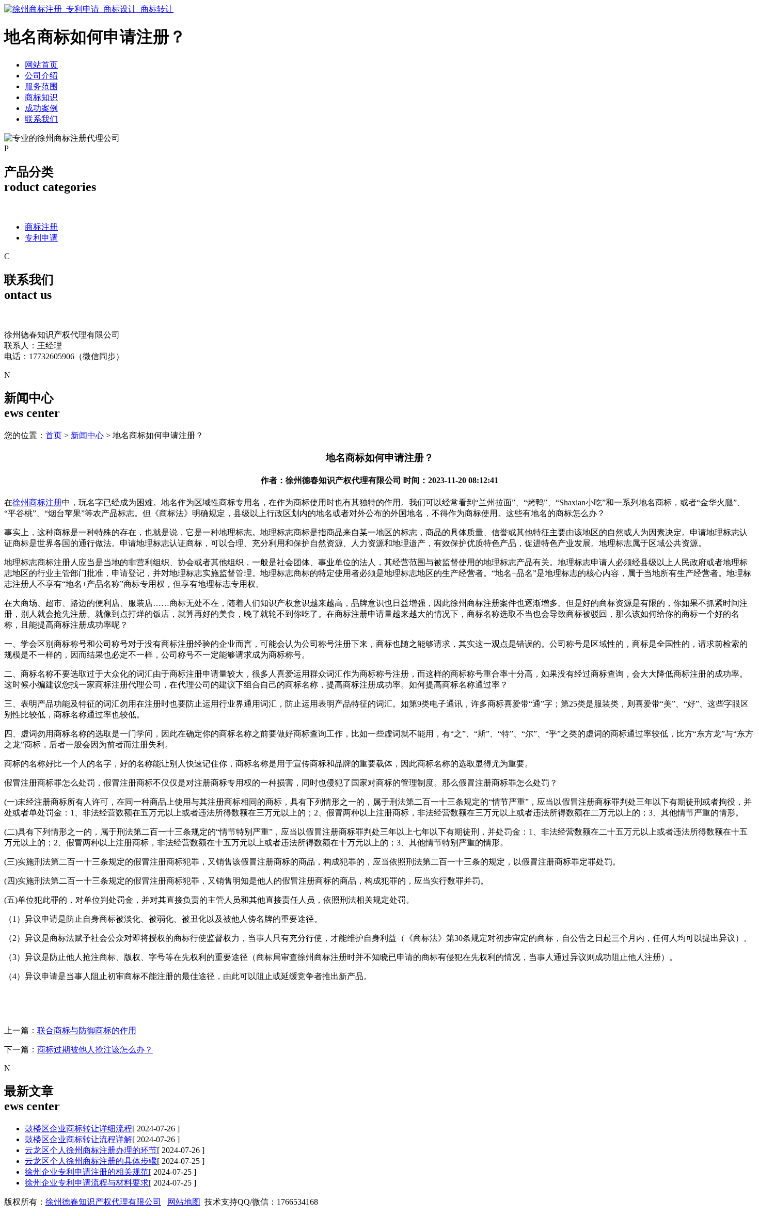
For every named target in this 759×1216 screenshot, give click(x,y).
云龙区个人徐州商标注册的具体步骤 (91, 1161)
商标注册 (41, 226)
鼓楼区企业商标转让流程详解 (78, 1139)
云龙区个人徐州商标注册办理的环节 (91, 1150)
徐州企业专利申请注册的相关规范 (87, 1171)
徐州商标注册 (37, 502)
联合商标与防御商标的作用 (86, 1030)
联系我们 (41, 119)
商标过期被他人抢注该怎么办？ (95, 1049)
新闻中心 (87, 435)
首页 (53, 435)
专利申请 (41, 237)
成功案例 (41, 108)
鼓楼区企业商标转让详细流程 (78, 1128)
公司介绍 (41, 75)
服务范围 (41, 86)
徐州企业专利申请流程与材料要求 (87, 1182)
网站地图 (183, 1201)
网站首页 (41, 64)
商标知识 (41, 97)
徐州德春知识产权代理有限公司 (103, 1201)
